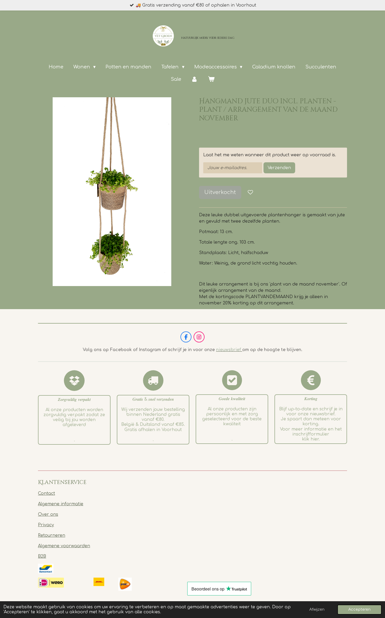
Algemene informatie (60, 504)
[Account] (194, 79)
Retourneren (51, 535)
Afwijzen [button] (316, 609)
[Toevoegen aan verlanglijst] (250, 192)
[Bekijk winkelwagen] (211, 79)
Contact (46, 493)
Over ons (48, 514)
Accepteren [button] (359, 609)
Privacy (46, 525)
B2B (42, 556)
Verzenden (279, 167)
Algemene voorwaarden (64, 546)
